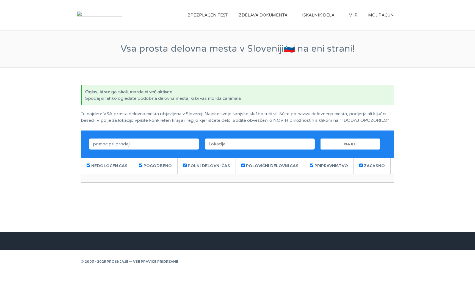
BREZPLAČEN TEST (207, 15)
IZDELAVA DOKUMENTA (263, 15)
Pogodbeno (157, 165)
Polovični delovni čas (272, 165)
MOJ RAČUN (381, 15)
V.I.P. (353, 15)
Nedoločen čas (109, 165)
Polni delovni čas (208, 165)
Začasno (374, 165)
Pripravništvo (330, 165)
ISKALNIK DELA (318, 15)
